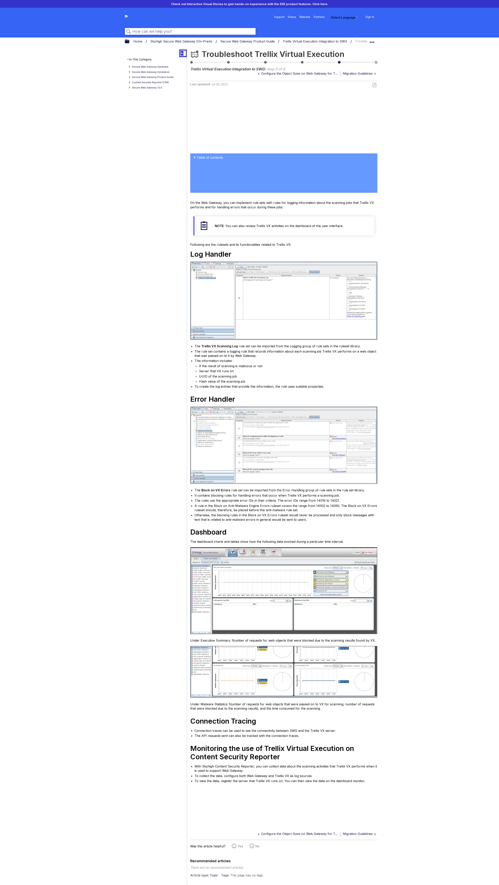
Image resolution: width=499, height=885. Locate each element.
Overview (191, 63)
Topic (214, 875)
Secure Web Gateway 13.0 (147, 87)
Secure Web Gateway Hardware (150, 66)
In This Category (140, 59)
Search (129, 31)
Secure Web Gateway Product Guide (248, 41)
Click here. (320, 4)
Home (138, 41)
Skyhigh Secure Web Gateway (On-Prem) (181, 41)
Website (304, 17)
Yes (240, 846)
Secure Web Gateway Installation (151, 72)
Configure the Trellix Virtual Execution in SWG (228, 63)
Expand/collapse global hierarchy (129, 41)
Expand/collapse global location (372, 40)
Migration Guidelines (376, 63)
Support (279, 17)
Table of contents (210, 157)
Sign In (369, 17)
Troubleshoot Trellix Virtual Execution (339, 63)
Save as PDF (374, 85)
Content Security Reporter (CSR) (150, 82)
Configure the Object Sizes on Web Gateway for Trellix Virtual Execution (302, 63)
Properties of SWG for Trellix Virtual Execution (265, 63)
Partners (319, 17)
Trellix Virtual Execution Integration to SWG (315, 41)
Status (292, 17)
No (257, 846)
